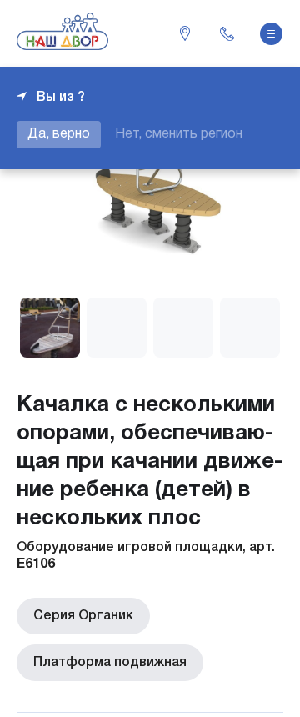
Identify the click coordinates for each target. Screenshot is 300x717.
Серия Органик (83, 616)
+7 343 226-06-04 (227, 33)
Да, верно (59, 134)
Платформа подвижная (110, 663)
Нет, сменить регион (178, 134)
